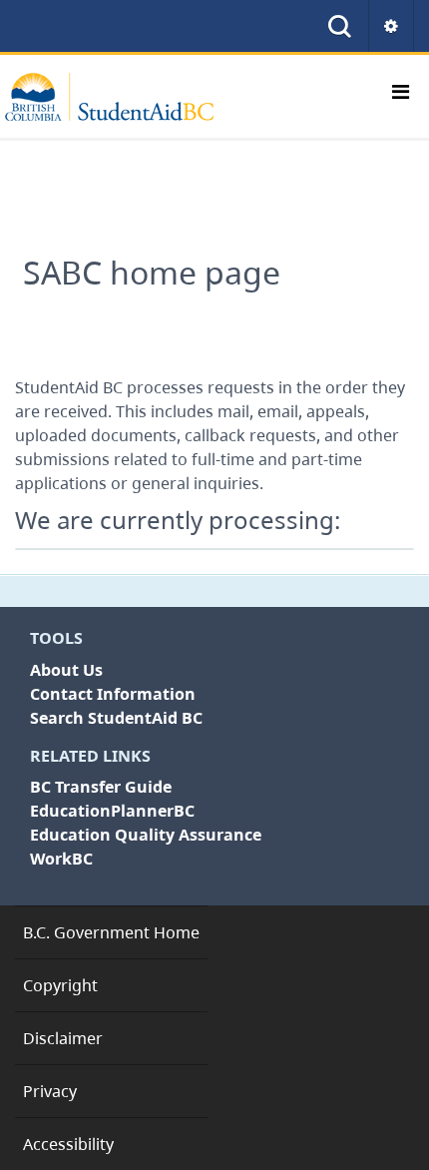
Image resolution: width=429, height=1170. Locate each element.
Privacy (50, 1091)
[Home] (119, 97)
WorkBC (61, 859)
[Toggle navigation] (400, 97)
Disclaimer (63, 1038)
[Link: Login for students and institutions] (391, 26)
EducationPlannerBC (112, 811)
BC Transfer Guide (101, 787)
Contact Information (113, 694)
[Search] (339, 26)
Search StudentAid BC (116, 718)
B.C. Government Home (111, 932)
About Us (66, 670)
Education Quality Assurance (145, 835)
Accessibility (68, 1144)
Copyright (60, 985)
